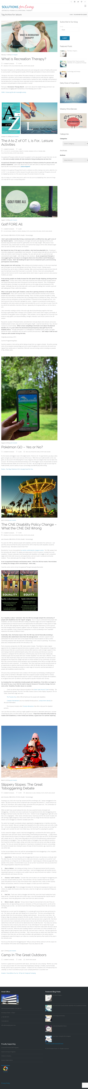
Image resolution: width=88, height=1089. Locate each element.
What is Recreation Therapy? (23, 59)
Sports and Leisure (29, 66)
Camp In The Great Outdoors (23, 955)
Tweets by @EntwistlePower (54, 1044)
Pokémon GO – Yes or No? (22, 447)
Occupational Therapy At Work (19, 151)
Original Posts (7, 66)
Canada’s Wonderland (13, 700)
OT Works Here (41, 151)
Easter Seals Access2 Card (41, 689)
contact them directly (45, 700)
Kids (27, 452)
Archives (62, 155)
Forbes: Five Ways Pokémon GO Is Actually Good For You (17, 469)
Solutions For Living (17, 66)
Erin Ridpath (14, 54)
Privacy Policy (5, 1083)
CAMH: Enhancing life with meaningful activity (13, 92)
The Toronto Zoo (12, 697)
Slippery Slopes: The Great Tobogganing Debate (22, 786)
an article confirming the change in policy (32, 550)
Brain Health (29, 793)
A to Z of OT (6, 151)
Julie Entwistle (15, 136)
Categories (63, 138)
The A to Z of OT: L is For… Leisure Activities (27, 142)
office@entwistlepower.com (8, 1025)
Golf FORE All (11, 224)
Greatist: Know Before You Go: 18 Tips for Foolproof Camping (18, 973)
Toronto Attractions (28, 706)
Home (71, 14)
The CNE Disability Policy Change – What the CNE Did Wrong (29, 526)
